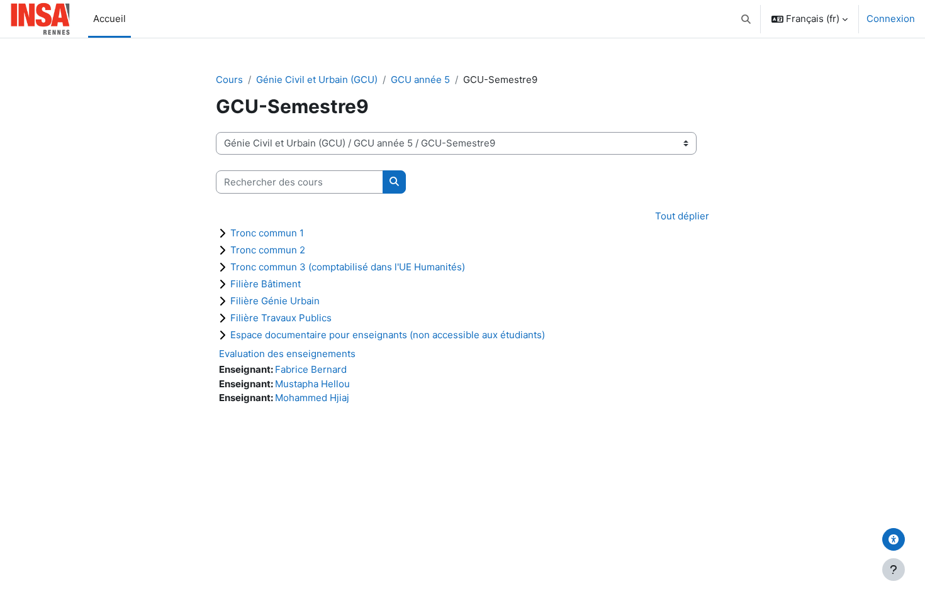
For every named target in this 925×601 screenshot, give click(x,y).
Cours (229, 79)
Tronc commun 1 (267, 233)
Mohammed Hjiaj (312, 398)
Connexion (890, 19)
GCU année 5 (420, 79)
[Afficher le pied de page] (893, 569)
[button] (746, 19)
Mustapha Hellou (312, 384)
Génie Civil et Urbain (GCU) (317, 79)
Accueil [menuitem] (109, 19)
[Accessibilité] (893, 539)
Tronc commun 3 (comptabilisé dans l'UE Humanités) (347, 267)
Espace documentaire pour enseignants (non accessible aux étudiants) (387, 335)
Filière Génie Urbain (275, 301)
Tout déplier (682, 216)
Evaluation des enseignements (287, 354)
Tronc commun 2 (267, 250)
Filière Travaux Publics (281, 318)
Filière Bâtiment (265, 284)
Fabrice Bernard (311, 369)
